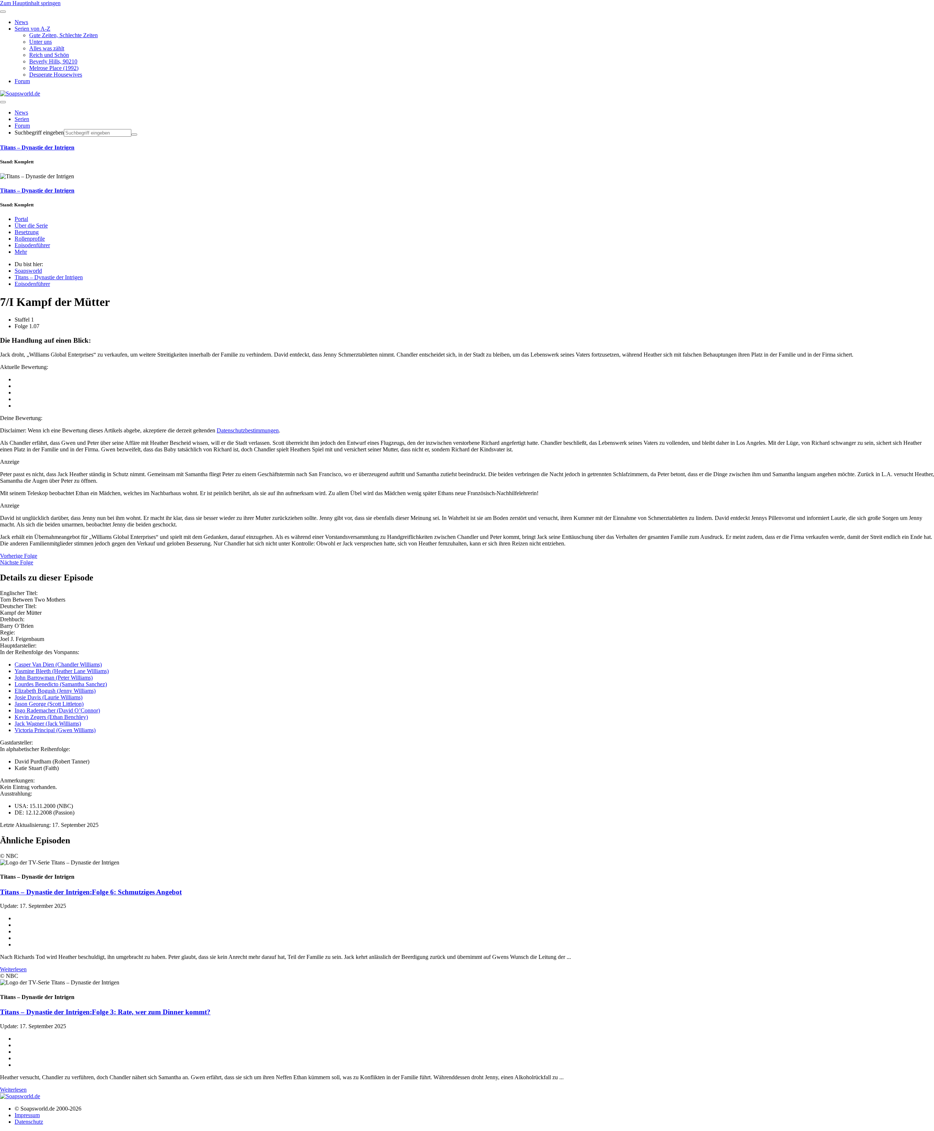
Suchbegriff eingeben (39, 132)
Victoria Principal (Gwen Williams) (55, 730)
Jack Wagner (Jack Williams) (48, 723)
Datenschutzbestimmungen (248, 430)
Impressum (27, 1115)
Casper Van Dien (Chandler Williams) (58, 664)
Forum (22, 126)
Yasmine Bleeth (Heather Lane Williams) (62, 671)
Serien (22, 119)
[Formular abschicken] (134, 134)
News (21, 112)
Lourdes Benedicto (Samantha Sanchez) (61, 684)
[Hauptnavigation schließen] (3, 12)
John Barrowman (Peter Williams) (54, 678)
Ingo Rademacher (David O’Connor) (57, 710)
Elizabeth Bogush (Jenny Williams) (55, 691)
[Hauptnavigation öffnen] (3, 102)
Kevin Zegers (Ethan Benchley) (51, 717)
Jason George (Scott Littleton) (49, 704)
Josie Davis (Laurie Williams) (48, 697)
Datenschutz (29, 1122)
